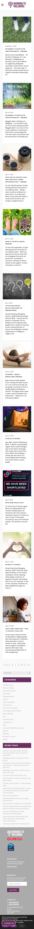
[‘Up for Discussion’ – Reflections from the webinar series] (17, 286)
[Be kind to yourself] (17, 545)
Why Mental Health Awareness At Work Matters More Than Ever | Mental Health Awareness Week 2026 (17, 765)
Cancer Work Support (9, 691)
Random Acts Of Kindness (10, 795)
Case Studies (6, 694)
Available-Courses (8, 685)
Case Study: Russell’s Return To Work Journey (16, 824)
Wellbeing (6, 734)
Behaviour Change (8, 688)
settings (21, 922)
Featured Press (7, 705)
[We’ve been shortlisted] (17, 483)
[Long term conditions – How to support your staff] (17, 609)
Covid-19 (5, 699)
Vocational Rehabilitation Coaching (13, 728)
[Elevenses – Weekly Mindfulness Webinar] (17, 355)
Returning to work (8, 719)
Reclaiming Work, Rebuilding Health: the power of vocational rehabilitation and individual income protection (17, 790)
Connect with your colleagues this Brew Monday (17, 803)
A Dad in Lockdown (12, 438)
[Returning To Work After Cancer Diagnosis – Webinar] (17, 30)
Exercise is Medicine (9, 702)
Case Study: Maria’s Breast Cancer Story (15, 775)
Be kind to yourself (13, 564)
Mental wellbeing (8, 714)
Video (4, 725)
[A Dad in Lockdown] (17, 419)
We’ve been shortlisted (14, 503)
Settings (21, 926)
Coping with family (8, 696)
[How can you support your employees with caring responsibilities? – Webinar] (17, 158)
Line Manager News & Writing (11, 711)
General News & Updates (10, 708)
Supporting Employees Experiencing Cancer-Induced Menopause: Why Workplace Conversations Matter (16, 819)
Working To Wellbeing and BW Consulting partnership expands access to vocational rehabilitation (15, 753)
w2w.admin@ (14, 904)
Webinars (5, 731)
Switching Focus (7, 722)
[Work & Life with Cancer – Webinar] (17, 222)
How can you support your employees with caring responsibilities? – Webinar (16, 179)
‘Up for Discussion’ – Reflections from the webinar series (13, 308)
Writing (5, 739)
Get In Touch (12, 866)
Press (4, 716)
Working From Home (9, 736)
